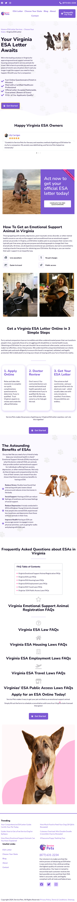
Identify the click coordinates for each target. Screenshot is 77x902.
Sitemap (71, 900)
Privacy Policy (45, 900)
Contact (35, 15)
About (53, 11)
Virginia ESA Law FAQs (27, 577)
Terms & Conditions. (59, 900)
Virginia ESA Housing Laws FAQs (31, 580)
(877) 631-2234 (69, 3)
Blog (46, 11)
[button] (3, 141)
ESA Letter (18, 11)
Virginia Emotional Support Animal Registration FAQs (39, 573)
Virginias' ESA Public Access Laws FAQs (33, 590)
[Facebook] (2, 3)
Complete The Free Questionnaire (57, 204)
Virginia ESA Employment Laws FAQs (32, 583)
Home (3, 29)
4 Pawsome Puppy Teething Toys (52, 838)
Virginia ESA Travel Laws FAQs (30, 587)
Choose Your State (33, 11)
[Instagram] (10, 3)
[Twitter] (6, 3)
